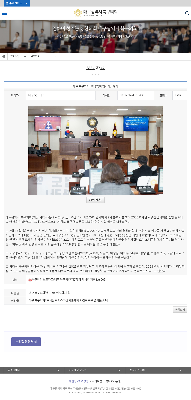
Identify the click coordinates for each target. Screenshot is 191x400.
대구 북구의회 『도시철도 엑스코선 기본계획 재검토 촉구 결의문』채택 (68, 300)
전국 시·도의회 (137, 370)
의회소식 (14, 56)
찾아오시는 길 (113, 381)
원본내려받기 (95, 200)
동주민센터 (14, 370)
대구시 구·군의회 (78, 370)
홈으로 (4, 56)
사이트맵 (97, 381)
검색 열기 (187, 13)
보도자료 (35, 56)
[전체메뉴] (4, 13)
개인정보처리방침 (78, 381)
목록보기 (180, 309)
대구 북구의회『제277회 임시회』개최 (49, 293)
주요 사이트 (15, 3)
